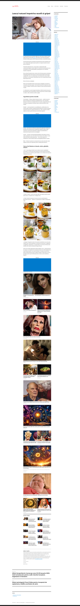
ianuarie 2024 (57, 64)
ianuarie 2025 (57, 52)
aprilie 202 (56, 93)
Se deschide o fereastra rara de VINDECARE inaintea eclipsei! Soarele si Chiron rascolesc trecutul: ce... (47, 521)
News (52, 6)
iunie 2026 (56, 36)
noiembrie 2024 (57, 54)
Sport (55, 25)
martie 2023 (56, 74)
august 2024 (56, 57)
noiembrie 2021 (57, 89)
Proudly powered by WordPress (30, 602)
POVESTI (56, 22)
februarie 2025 (57, 51)
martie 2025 (56, 50)
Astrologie (56, 100)
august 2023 (56, 69)
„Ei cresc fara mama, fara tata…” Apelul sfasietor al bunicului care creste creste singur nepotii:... (32, 533)
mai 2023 (56, 72)
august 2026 (56, 34)
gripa (35, 57)
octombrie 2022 (57, 79)
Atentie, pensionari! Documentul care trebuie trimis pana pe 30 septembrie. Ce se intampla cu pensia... (32, 521)
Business (66, 6)
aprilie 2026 (56, 38)
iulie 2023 (56, 70)
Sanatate (61, 6)
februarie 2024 (57, 63)
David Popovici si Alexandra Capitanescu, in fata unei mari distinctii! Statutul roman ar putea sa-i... (47, 545)
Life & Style (56, 6)
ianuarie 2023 (57, 76)
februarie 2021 (57, 90)
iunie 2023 (56, 71)
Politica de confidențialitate (17, 595)
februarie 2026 (57, 40)
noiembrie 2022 (57, 78)
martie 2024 (56, 62)
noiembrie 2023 (57, 66)
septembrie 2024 (57, 56)
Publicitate (56, 23)
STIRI (55, 26)
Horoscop (56, 17)
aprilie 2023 (56, 73)
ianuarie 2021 (57, 91)
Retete (56, 19)
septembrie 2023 (57, 68)
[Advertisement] (37, 49)
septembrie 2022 (57, 80)
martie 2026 (56, 39)
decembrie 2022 (57, 77)
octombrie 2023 (57, 67)
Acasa (49, 6)
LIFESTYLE (56, 20)
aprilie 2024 (56, 61)
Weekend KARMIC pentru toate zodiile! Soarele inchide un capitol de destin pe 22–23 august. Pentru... (32, 527)
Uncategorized (57, 27)
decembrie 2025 (57, 42)
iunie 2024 (56, 59)
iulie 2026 (56, 35)
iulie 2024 (56, 58)
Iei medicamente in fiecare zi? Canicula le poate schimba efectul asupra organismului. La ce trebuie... (32, 539)
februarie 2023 (57, 75)
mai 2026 (56, 37)
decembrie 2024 (57, 53)
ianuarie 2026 (57, 41)
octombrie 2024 (57, 55)
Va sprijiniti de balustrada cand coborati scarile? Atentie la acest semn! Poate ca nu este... (47, 539)
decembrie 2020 (57, 92)
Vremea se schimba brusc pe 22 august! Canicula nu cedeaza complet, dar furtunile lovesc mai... (46, 527)
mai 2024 (56, 60)
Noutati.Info (14, 602)
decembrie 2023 (57, 65)
